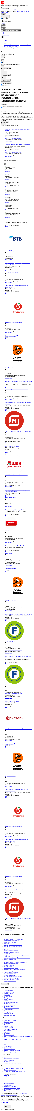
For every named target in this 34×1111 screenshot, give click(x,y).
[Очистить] (3, 56)
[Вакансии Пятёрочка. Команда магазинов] (18, 307)
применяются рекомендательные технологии (14, 1094)
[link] (3, 28)
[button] (2, 32)
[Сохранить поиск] (2, 60)
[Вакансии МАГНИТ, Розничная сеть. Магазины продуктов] (18, 421)
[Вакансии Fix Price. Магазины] (18, 631)
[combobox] (8, 53)
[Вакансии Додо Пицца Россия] (18, 353)
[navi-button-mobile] (2, 37)
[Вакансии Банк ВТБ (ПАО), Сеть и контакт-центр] (18, 239)
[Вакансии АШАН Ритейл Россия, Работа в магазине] (18, 464)
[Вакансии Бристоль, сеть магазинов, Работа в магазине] (18, 718)
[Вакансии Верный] (18, 523)
